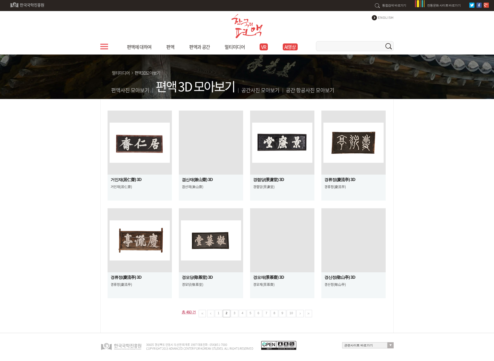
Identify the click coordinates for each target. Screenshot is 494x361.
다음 (300, 313)
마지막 (308, 313)
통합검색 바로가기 (394, 5)
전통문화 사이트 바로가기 (444, 5)
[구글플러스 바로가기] (487, 5)
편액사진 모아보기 (130, 90)
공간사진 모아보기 (260, 90)
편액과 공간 (199, 46)
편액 (170, 46)
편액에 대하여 (139, 46)
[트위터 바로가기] (472, 5)
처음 (202, 313)
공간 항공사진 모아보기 (310, 90)
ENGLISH (386, 18)
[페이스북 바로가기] (480, 5)
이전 (210, 313)
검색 (388, 46)
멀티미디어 (235, 46)
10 (291, 313)
